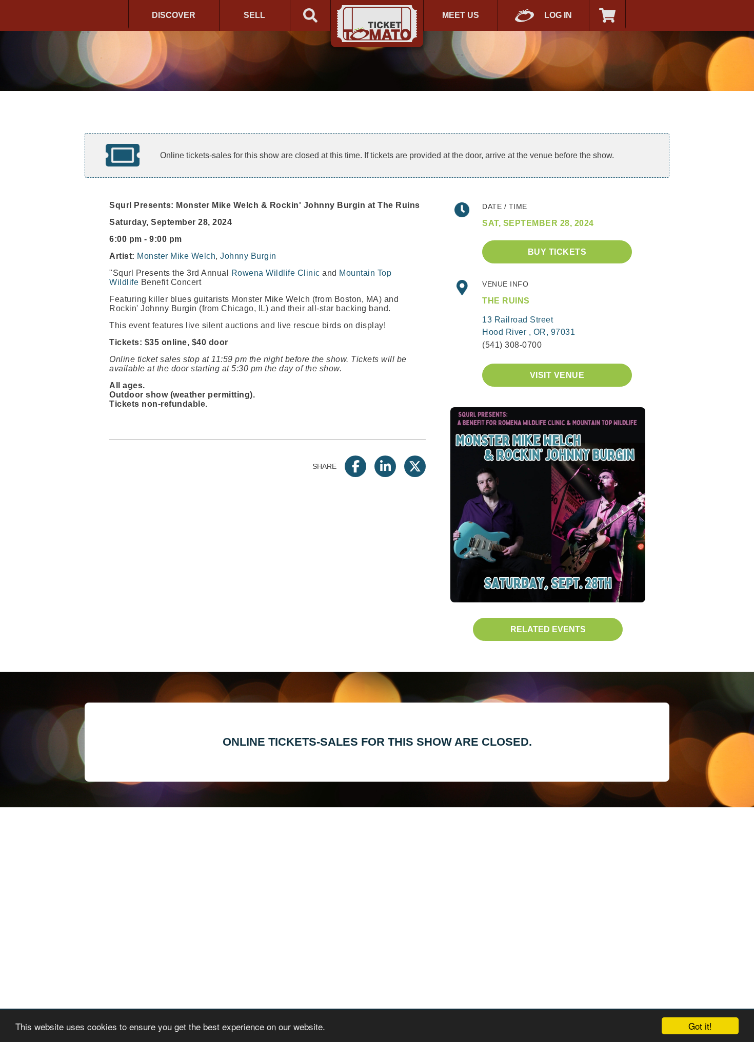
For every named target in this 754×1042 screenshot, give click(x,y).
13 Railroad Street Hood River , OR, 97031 (528, 325)
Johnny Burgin (248, 256)
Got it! (700, 1025)
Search (310, 15)
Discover (173, 15)
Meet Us (460, 15)
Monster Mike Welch (176, 256)
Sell (254, 15)
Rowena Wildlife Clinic (275, 273)
